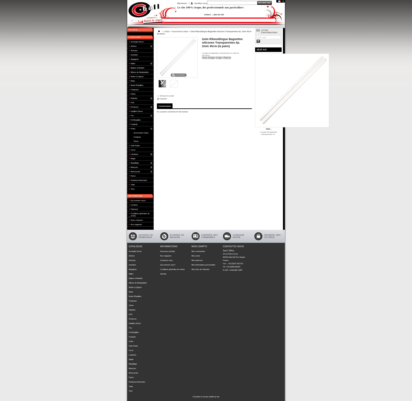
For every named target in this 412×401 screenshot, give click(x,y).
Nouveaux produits (167, 251)
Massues (134, 167)
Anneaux (134, 50)
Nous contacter (137, 220)
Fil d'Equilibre (136, 120)
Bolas (133, 81)
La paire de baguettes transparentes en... (268, 133)
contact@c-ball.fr (236, 270)
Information (135, 196)
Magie (133, 158)
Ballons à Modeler (138, 68)
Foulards (134, 124)
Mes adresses (197, 260)
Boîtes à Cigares (137, 76)
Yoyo (133, 189)
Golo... (269, 129)
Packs (133, 176)
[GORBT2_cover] (174, 87)
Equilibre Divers (137, 111)
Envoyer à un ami (167, 96)
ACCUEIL (133, 30)
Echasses (135, 107)
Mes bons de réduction (200, 269)
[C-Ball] (152, 14)
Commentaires (165, 106)
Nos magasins (136, 224)
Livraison (134, 205)
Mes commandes (198, 251)
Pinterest (227, 58)
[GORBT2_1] (162, 87)
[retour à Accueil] (159, 31)
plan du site (219, 15)
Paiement (134, 209)
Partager (211, 58)
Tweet (204, 58)
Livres (133, 150)
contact (207, 15)
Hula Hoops (135, 145)
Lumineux (134, 154)
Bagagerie (135, 59)
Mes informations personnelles (203, 265)
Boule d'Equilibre (137, 85)
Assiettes (134, 55)
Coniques (137, 137)
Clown (133, 94)
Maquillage (135, 163)
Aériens (134, 46)
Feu (132, 116)
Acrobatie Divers (137, 42)
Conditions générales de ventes (140, 215)
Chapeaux (135, 90)
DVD (132, 103)
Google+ (219, 58)
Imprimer (163, 99)
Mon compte (199, 246)
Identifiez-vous (200, 3)
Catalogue (135, 37)
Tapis (133, 185)
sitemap (163, 274)
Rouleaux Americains (139, 180)
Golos (133, 129)
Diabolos (134, 98)
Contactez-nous (166, 260)
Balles (133, 63)
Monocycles (135, 172)
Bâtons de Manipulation (140, 72)
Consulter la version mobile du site (206, 397)
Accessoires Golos (141, 133)
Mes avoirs (196, 256)
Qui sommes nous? (138, 200)
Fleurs (136, 141)
